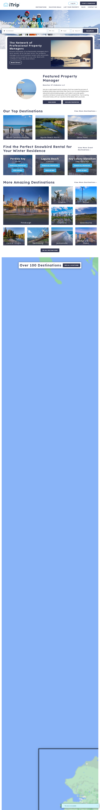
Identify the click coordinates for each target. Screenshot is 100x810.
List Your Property (71, 7)
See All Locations (71, 265)
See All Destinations (50, 250)
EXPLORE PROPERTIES (72, 102)
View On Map (17, 170)
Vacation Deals (55, 7)
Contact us (92, 7)
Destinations (41, 7)
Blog (83, 7)
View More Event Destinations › (85, 149)
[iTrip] (11, 5)
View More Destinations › (85, 111)
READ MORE (52, 102)
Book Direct (15, 62)
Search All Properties (18, 165)
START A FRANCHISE (88, 3)
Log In (73, 3)
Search (90, 31)
